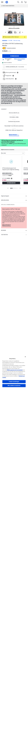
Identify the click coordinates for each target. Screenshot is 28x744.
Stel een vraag (16, 40)
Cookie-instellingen (14, 381)
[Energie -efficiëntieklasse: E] (4, 48)
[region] (14, 372)
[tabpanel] (14, 173)
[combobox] (13, 153)
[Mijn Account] (21, 2)
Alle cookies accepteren (14, 385)
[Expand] (14, 20)
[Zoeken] (18, 2)
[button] (14, 37)
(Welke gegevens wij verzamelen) (15, 370)
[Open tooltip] (18, 73)
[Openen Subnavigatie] (2, 2)
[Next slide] (22, 32)
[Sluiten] (25, 356)
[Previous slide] (5, 32)
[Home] (6, 2)
